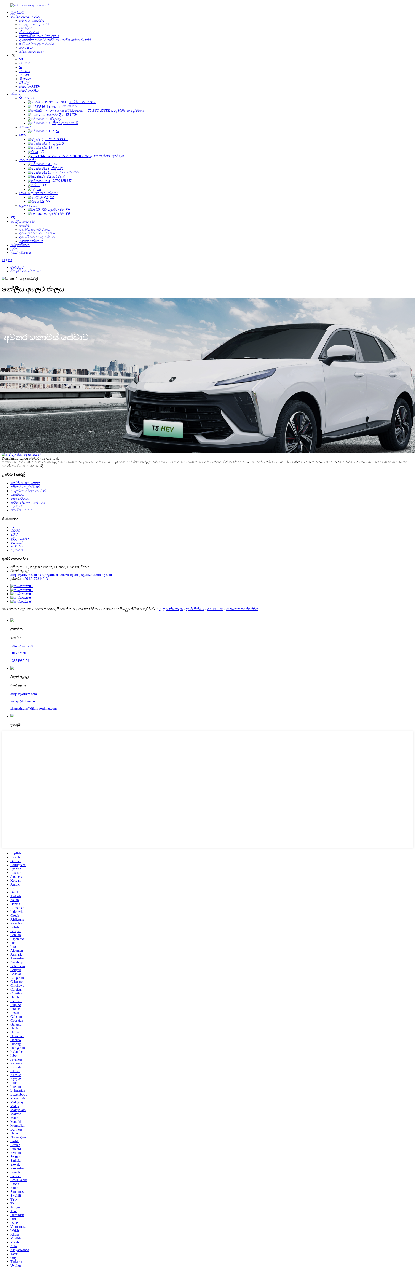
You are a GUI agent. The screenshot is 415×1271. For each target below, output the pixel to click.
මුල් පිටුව (17, 267)
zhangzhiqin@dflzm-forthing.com (88, 575)
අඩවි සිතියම (195, 609)
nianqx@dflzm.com (51, 575)
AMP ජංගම (215, 609)
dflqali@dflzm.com (23, 575)
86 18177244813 (36, 579)
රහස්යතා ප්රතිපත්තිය (242, 609)
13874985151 (19, 660)
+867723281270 (21, 646)
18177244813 (19, 653)
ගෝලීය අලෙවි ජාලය (26, 271)
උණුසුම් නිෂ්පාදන (169, 609)
